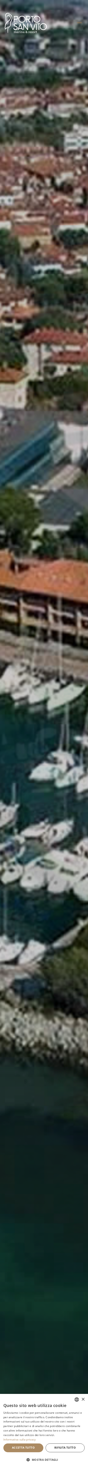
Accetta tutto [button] (23, 1448)
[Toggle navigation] (79, 23)
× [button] (83, 1399)
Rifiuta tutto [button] (65, 1448)
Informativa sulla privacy (19, 1439)
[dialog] (44, 1431)
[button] (44, 1460)
